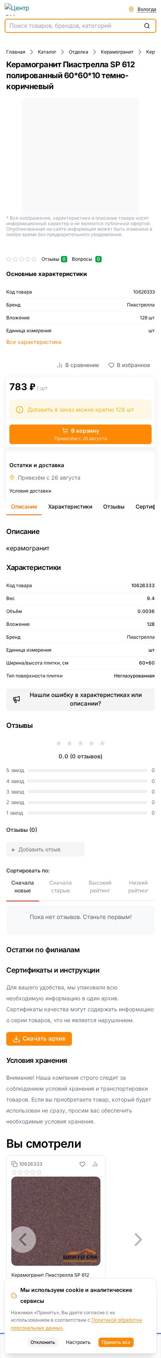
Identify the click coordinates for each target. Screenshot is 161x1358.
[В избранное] (82, 1164)
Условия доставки (30, 491)
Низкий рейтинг (138, 887)
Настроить (78, 1342)
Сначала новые (22, 887)
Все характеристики (33, 342)
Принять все (116, 1342)
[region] (80, 1239)
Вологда (147, 9)
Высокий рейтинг (100, 887)
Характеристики (70, 506)
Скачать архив (44, 1038)
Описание (24, 506)
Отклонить (42, 1342)
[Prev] (22, 1239)
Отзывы (114, 506)
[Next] (138, 1239)
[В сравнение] (94, 1164)
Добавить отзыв (36, 849)
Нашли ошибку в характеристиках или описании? (86, 699)
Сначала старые (60, 887)
